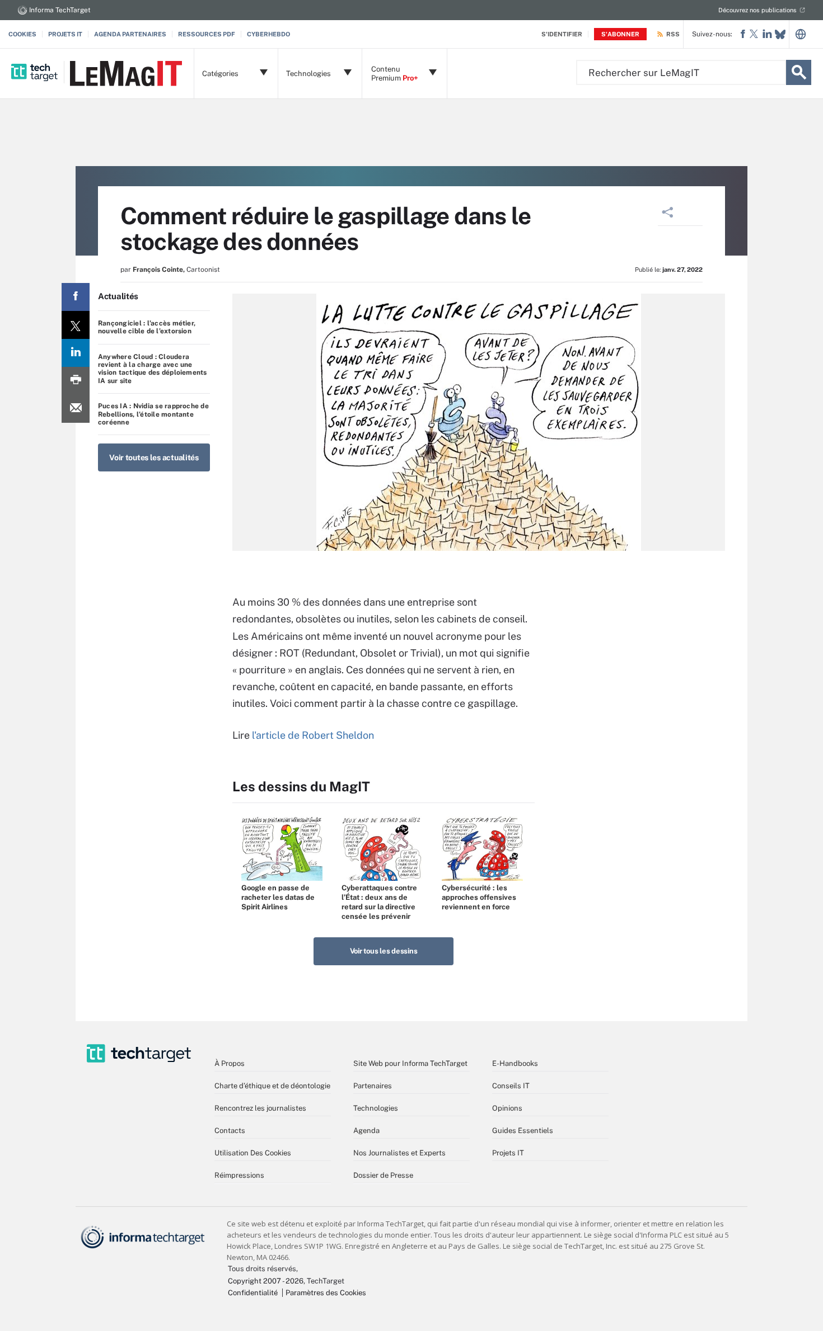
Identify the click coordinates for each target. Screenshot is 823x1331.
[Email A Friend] (76, 409)
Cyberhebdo (268, 34)
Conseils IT (511, 1086)
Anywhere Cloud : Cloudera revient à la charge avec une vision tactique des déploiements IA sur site (152, 369)
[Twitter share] (76, 325)
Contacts (229, 1130)
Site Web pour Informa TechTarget (410, 1063)
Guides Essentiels (522, 1130)
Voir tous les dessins (384, 951)
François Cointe (158, 269)
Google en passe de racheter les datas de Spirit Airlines (278, 897)
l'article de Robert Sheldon (314, 735)
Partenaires (372, 1086)
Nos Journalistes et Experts (399, 1153)
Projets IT (65, 34)
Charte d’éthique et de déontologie (272, 1086)
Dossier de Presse (383, 1175)
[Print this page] (76, 381)
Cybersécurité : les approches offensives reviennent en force (479, 897)
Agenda (366, 1130)
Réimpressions (239, 1175)
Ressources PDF (206, 34)
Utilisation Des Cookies (252, 1153)
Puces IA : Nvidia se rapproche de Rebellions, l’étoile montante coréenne (153, 414)
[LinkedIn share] (76, 353)
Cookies (22, 34)
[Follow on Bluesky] (780, 34)
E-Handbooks (515, 1063)
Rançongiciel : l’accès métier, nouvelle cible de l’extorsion (146, 327)
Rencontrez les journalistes (260, 1108)
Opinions (507, 1108)
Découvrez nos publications (757, 10)
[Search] (798, 72)
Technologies (375, 1108)
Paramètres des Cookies (326, 1292)
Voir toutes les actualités (154, 457)
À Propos (229, 1063)
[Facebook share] (76, 297)
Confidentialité (253, 1292)
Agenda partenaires (130, 34)
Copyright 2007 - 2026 (265, 1281)
